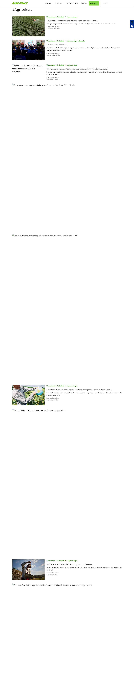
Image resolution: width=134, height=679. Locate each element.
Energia (82, 41)
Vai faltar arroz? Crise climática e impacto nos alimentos (69, 564)
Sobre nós (84, 3)
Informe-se (48, 3)
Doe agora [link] (93, 3)
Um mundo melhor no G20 (57, 45)
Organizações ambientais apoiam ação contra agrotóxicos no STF (72, 21)
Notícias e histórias (72, 3)
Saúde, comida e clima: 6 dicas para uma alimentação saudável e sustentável (77, 69)
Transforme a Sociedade (55, 17)
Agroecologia (72, 17)
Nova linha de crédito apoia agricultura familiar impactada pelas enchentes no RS (79, 390)
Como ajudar (59, 3)
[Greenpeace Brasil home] (19, 3)
